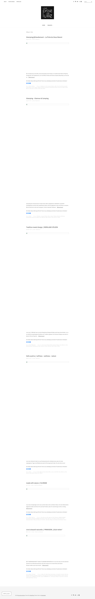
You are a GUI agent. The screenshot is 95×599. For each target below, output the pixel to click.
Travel (30, 86)
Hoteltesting (47, 87)
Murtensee (27, 88)
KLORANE (60, 517)
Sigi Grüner (49, 346)
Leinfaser (61, 518)
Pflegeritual (35, 519)
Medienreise (43, 217)
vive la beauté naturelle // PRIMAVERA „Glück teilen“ (44, 530)
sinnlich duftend (53, 576)
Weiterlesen (31, 77)
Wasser (44, 88)
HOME (43, 25)
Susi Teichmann (55, 519)
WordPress (32, 595)
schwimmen (36, 88)
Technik (39, 88)
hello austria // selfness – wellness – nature (41, 356)
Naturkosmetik (28, 519)
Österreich (27, 473)
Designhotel (54, 344)
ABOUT (5, 1)
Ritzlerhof (33, 473)
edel (46, 86)
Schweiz (33, 88)
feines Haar (47, 517)
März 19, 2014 (28, 531)
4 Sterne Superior (44, 344)
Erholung (52, 86)
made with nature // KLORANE (36, 483)
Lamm (61, 344)
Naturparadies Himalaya (57, 575)
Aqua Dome (43, 471)
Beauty (30, 517)
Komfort (56, 87)
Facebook (74, 2)
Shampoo (51, 519)
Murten (67, 87)
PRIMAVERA (46, 576)
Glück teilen (66, 574)
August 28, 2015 (28, 100)
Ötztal (27, 346)
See (57, 217)
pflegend (42, 576)
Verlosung (35, 577)
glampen (36, 87)
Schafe (39, 346)
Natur (30, 88)
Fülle (54, 517)
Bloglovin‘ (79, 2)
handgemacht (40, 575)
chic (45, 86)
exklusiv (55, 86)
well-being (33, 86)
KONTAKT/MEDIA (11, 1)
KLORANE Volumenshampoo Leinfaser (42, 518)
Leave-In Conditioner (53, 518)
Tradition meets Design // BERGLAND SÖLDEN (42, 227)
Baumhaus (42, 86)
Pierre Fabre (43, 519)
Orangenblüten (38, 576)
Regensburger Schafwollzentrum (33, 346)
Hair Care (33, 517)
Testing (59, 217)
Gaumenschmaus (28, 87)
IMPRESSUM (19, 1)
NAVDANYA (34, 576)
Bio (44, 574)
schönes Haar (48, 519)
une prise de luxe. (21, 595)
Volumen (65, 519)
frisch (52, 517)
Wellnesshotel (33, 344)
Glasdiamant (43, 87)
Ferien (58, 86)
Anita (34, 39)
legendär (58, 518)
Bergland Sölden (49, 344)
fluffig (50, 517)
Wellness (58, 346)
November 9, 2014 (29, 229)
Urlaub (42, 88)
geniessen (33, 87)
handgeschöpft (44, 575)
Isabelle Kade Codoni (57, 471)
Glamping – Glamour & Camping (37, 98)
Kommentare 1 (37, 39)
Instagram (75, 2)
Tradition (55, 346)
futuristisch (65, 86)
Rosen (49, 576)
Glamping (39, 87)
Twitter (77, 2)
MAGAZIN (50, 25)
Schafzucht (42, 346)
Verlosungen (33, 574)
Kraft (49, 518)
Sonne (39, 473)
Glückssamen (32, 575)
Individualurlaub (51, 87)
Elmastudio (43, 595)
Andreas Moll (39, 471)
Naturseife (62, 575)
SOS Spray (57, 576)
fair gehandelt (58, 574)
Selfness (36, 473)
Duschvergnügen (53, 574)
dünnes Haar (43, 517)
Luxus (40, 217)
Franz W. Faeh (61, 86)
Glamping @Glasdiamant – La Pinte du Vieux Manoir (44, 37)
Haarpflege (56, 517)
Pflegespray (39, 519)
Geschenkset (62, 574)
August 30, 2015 (28, 39)
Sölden (53, 346)
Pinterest (81, 2)
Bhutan (43, 574)
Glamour (49, 216)
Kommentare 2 (37, 100)
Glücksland (28, 575)
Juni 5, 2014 (28, 485)
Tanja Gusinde (61, 576)
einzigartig (49, 86)
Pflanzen (32, 519)
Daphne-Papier (48, 574)
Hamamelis (35, 575)
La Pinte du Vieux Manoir (61, 87)
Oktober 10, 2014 (28, 358)
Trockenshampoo (60, 519)
